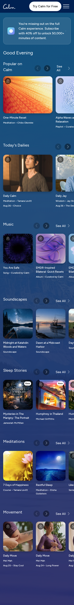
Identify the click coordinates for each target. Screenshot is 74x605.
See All (59, 68)
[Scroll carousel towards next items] (47, 68)
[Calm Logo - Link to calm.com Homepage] (9, 6)
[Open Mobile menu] (66, 6)
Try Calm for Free (45, 6)
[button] (37, 30)
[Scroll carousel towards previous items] (38, 68)
